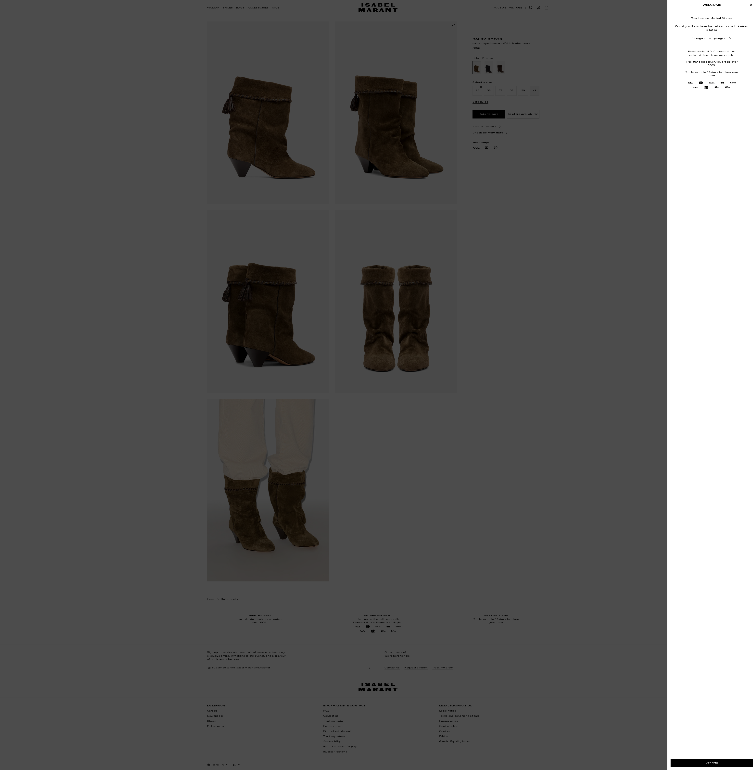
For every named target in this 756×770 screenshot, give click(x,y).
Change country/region (708, 38)
